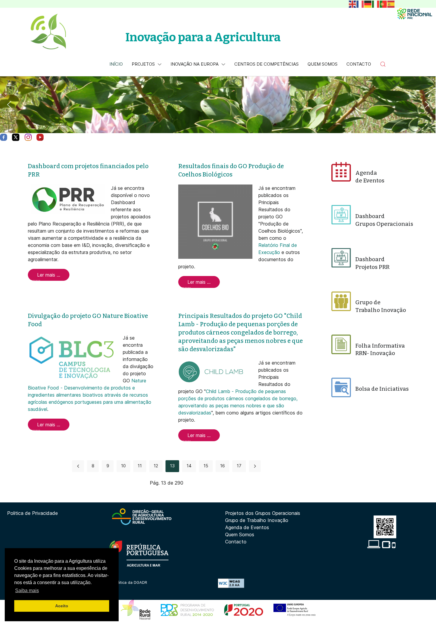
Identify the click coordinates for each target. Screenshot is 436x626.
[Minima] (414, 14)
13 (172, 466)
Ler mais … (48, 275)
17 (239, 466)
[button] (383, 64)
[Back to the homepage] (48, 31)
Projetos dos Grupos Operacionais (262, 513)
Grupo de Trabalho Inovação (256, 520)
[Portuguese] (383, 4)
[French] (360, 4)
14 (189, 466)
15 (205, 466)
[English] (353, 4)
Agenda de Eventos (247, 527)
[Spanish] (391, 4)
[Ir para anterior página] (78, 466)
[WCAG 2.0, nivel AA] (231, 583)
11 (140, 466)
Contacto (235, 542)
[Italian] (376, 4)
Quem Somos (239, 534)
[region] (218, 104)
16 (222, 466)
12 (156, 466)
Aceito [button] (61, 605)
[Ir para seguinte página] (255, 466)
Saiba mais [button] (27, 590)
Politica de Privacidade (32, 513)
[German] (368, 4)
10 (123, 466)
